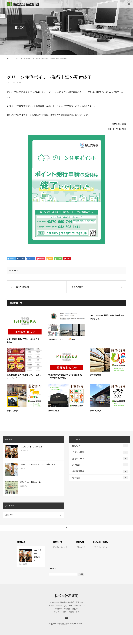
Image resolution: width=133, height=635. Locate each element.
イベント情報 (99, 452)
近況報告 (99, 464)
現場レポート (99, 458)
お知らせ (20, 82)
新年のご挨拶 (95, 375)
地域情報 (99, 477)
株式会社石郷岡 (66, 595)
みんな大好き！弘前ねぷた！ (32, 447)
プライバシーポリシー (101, 547)
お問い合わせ (80, 547)
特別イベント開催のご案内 (31, 482)
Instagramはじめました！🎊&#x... (62, 339)
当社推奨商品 (99, 471)
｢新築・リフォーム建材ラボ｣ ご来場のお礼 (37, 464)
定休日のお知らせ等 (60, 547)
